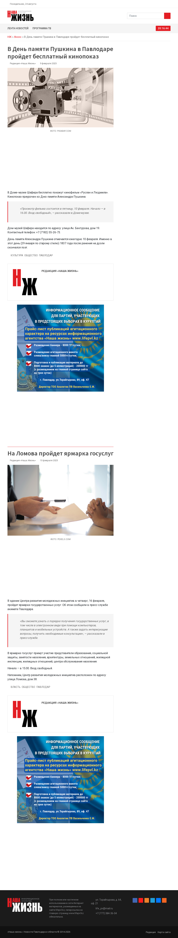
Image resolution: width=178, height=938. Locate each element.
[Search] (167, 16)
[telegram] (161, 3)
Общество (31, 255)
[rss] (169, 3)
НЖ (9, 36)
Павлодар (46, 255)
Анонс (18, 36)
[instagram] (153, 3)
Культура (17, 255)
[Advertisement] (60, 163)
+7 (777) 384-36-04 (106, 913)
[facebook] (149, 3)
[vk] (165, 3)
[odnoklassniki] (157, 3)
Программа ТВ (42, 28)
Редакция (151, 932)
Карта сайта (164, 932)
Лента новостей (18, 28)
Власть (16, 687)
